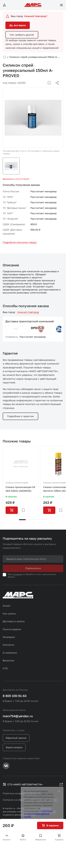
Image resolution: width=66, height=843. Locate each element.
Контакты (8, 644)
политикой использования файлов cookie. (38, 814)
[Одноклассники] (51, 87)
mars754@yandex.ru (18, 716)
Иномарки (9, 637)
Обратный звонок (16, 737)
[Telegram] (40, 87)
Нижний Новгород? (35, 16)
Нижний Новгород (28, 312)
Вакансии (8, 660)
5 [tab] (34, 519)
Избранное (40, 839)
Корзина (59, 839)
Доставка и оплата (14, 621)
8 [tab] (41, 519)
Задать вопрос (14, 747)
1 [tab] (22, 519)
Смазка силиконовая (17, 482)
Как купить (9, 613)
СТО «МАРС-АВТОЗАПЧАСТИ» (25, 784)
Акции (6, 605)
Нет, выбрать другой (22, 34)
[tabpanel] (21, 481)
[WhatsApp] (56, 87)
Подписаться (33, 568)
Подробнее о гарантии (20, 416)
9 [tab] (44, 519)
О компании (10, 652)
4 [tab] (32, 519)
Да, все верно (17, 25)
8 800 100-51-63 (15, 696)
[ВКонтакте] (45, 87)
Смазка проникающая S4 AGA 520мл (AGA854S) (20, 489)
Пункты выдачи (12, 629)
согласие (17, 574)
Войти (23, 839)
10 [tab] (46, 519)
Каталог (7, 839)
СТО (5, 668)
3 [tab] (29, 519)
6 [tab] (37, 519)
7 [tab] (39, 519)
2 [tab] (27, 519)
